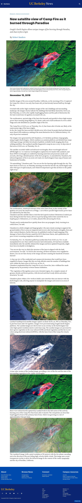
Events (43, 490)
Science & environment (22, 14)
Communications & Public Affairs (70, 477)
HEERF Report (45, 496)
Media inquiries (45, 476)
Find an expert (4, 476)
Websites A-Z (66, 489)
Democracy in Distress (27, 477)
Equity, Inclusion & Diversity (69, 476)
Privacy (64, 496)
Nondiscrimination (67, 494)
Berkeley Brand (66, 479)
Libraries (65, 475)
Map (64, 491)
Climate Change (25, 476)
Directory (65, 490)
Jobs (43, 491)
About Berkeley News (6, 475)
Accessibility (65, 493)
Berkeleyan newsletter (47, 475)
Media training (4, 477)
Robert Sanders (18, 37)
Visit (43, 489)
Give (43, 493)
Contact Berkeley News (6, 479)
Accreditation (45, 494)
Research (12, 14)
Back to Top (77, 501)
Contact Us (44, 497)
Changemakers (25, 475)
